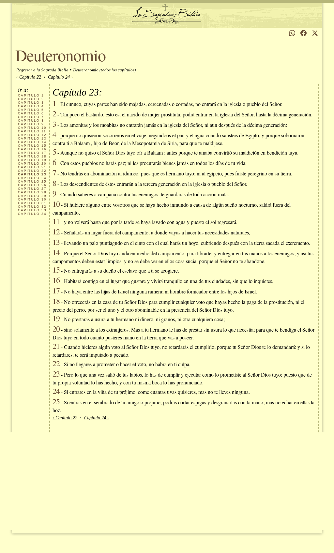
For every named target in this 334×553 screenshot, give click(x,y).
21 (32, 167)
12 (32, 135)
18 (32, 156)
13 (32, 138)
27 (32, 188)
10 (32, 127)
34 (32, 214)
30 (32, 199)
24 (32, 178)
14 (32, 142)
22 (32, 170)
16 (32, 149)
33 (32, 210)
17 (32, 153)
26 (32, 185)
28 (32, 192)
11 (32, 131)
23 (56, 373)
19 (32, 160)
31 (32, 203)
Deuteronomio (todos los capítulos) (104, 69)
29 (32, 196)
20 (32, 163)
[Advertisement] (167, 481)
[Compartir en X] (315, 33)
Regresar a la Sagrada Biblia (42, 69)
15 (32, 145)
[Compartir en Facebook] (303, 33)
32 (32, 206)
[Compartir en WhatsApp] (292, 33)
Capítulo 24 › (60, 77)
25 (32, 181)
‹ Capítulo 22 (28, 77)
